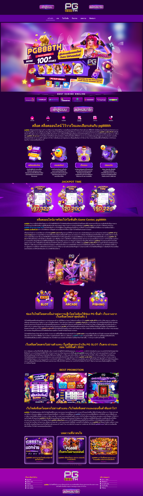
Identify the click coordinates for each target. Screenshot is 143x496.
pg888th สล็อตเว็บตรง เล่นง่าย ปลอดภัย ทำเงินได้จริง (71, 458)
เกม (58, 18)
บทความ (83, 18)
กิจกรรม (74, 18)
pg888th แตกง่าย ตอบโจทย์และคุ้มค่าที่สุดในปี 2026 (39, 458)
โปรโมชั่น (65, 18)
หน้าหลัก (50, 18)
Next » (80, 465)
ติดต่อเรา (92, 18)
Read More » (39, 461)
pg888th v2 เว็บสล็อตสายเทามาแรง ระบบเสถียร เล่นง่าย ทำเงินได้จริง (104, 458)
